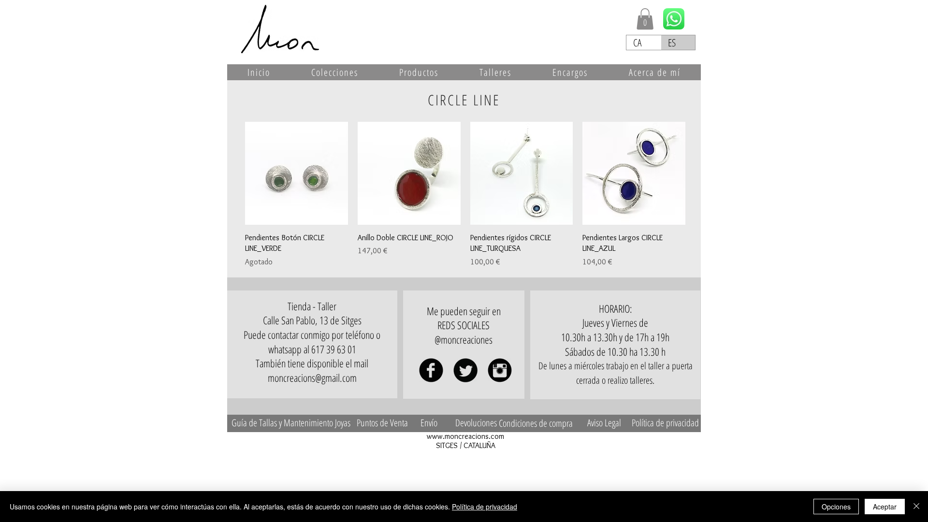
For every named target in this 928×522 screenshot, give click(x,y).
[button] (645, 18)
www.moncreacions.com (465, 436)
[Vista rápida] (296, 173)
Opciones (836, 506)
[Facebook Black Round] (431, 370)
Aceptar (885, 506)
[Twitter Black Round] (465, 370)
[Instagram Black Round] (500, 370)
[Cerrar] (916, 506)
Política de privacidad (484, 506)
